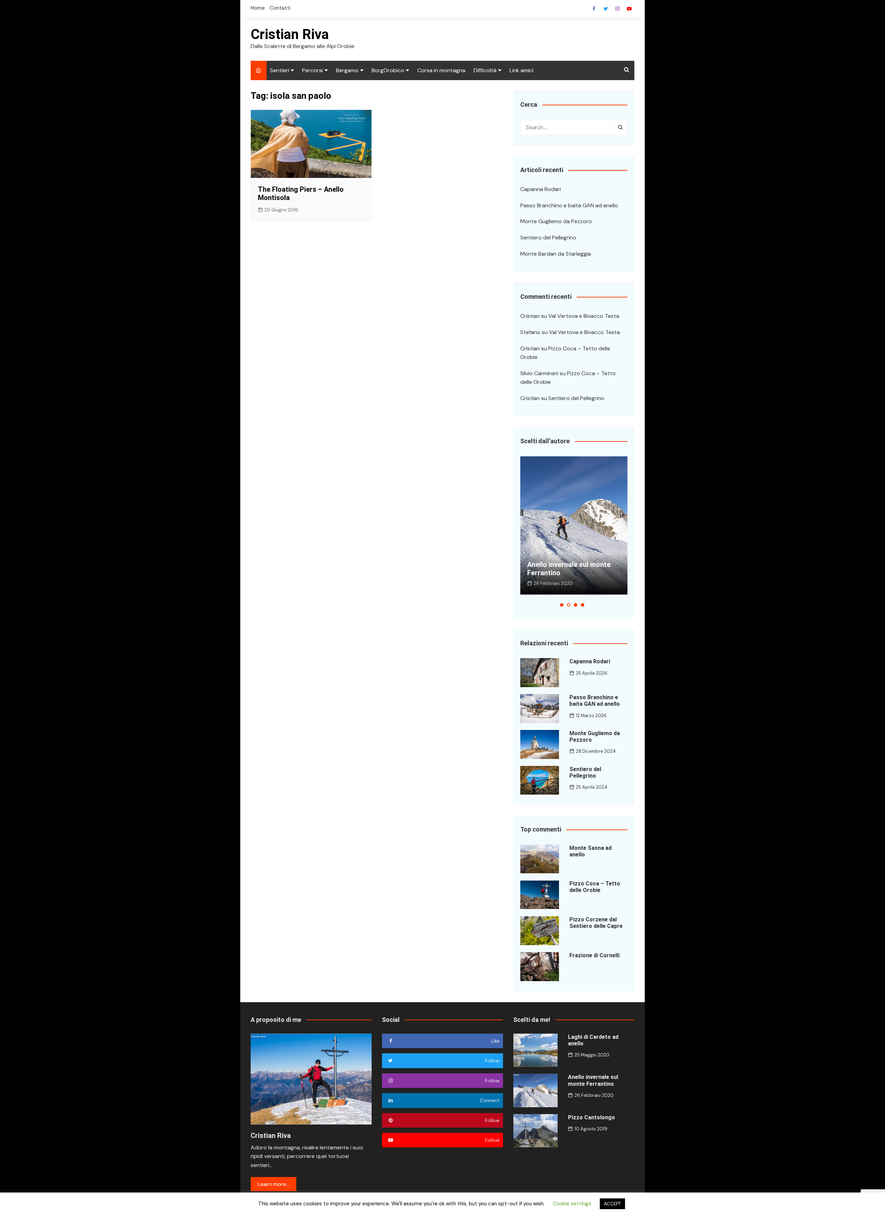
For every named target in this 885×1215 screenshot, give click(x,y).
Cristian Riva (290, 34)
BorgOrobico (388, 70)
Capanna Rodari (540, 189)
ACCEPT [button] (612, 1204)
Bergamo (347, 70)
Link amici (521, 70)
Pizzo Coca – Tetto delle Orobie (594, 886)
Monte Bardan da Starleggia (555, 253)
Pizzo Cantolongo (591, 1117)
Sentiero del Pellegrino (548, 237)
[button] (561, 605)
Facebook (594, 8)
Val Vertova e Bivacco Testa (583, 316)
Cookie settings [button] (572, 1203)
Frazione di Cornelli (594, 955)
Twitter (605, 8)
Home (258, 7)
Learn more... (273, 1184)
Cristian (530, 316)
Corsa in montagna (441, 70)
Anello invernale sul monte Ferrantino (593, 1080)
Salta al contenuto (617, 8)
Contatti (280, 7)
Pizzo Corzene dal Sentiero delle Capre (596, 922)
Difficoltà (485, 70)
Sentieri (279, 70)
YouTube (629, 8)
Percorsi (312, 70)
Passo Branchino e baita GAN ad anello (569, 205)
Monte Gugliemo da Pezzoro (556, 221)
